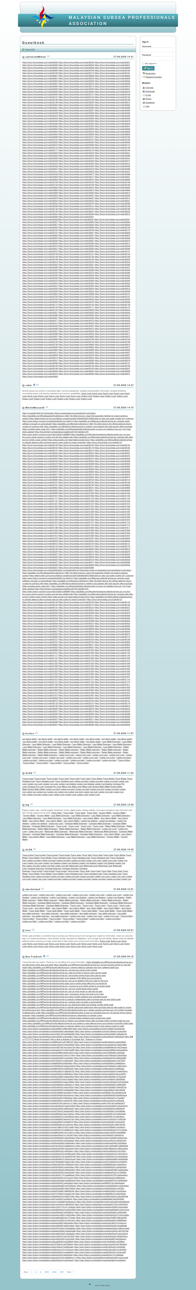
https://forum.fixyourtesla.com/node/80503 (112, 463)
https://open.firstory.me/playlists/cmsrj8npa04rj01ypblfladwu (99, 1068)
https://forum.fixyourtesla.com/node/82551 (112, 62)
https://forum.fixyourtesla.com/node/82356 (76, 556)
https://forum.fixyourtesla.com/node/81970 (40, 538)
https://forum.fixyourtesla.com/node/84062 (112, 142)
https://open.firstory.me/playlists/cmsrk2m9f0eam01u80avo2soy (101, 1148)
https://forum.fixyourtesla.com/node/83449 (40, 121)
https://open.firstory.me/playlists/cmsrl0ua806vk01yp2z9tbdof (48, 1241)
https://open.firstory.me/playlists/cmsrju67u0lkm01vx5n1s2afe (48, 1127)
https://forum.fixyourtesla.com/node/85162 (76, 208)
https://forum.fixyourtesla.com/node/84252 (40, 155)
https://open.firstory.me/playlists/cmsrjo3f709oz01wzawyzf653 (48, 1111)
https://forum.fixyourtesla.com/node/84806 (40, 187)
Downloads (150, 91)
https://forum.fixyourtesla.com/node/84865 (40, 190)
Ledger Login (47, 794)
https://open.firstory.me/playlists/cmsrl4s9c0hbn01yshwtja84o (48, 1252)
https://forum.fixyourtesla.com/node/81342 (76, 506)
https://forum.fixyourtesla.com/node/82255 (40, 551)
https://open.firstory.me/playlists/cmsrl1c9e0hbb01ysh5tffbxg (99, 1241)
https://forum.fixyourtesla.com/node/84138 (76, 147)
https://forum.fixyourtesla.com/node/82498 (40, 564)
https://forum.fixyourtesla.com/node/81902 (112, 533)
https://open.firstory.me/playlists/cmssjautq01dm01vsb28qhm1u (49, 1257)
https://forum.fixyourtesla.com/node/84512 (40, 171)
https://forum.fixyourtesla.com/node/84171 (40, 150)
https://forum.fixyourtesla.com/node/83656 (76, 134)
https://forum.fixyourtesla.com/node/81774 (112, 525)
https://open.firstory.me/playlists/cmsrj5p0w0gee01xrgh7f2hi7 (99, 1060)
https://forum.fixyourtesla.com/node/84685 (112, 179)
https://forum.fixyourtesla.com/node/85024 (40, 200)
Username (146, 46)
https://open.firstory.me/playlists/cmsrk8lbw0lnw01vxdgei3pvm (100, 1164)
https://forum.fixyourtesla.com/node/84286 (112, 155)
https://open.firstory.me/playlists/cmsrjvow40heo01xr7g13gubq (101, 1129)
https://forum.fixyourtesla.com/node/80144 (112, 445)
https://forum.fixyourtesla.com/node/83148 (112, 97)
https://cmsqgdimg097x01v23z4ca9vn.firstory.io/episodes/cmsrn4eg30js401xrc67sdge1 (59, 413)
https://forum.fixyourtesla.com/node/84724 (76, 182)
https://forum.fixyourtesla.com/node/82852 (112, 75)
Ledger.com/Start (97, 918)
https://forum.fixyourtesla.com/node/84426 (40, 166)
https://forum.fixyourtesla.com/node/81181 (40, 501)
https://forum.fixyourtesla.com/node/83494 (76, 123)
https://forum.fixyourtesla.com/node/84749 (40, 184)
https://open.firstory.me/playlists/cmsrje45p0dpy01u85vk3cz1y (48, 1084)
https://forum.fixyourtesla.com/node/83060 (40, 91)
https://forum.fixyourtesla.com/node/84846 (112, 187)
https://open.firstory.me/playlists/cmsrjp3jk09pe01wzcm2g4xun (48, 1113)
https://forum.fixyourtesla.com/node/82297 (40, 554)
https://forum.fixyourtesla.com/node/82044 (76, 541)
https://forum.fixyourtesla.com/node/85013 (112, 198)
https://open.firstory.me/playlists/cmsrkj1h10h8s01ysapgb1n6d (48, 1193)
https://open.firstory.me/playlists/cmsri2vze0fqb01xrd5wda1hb (101, 1034)
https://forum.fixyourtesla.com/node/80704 (76, 479)
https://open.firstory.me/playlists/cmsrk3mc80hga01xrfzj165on (100, 1151)
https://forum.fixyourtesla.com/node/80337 (112, 453)
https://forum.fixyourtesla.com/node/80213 (76, 450)
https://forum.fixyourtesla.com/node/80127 (104, 442)
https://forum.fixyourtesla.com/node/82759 (40, 73)
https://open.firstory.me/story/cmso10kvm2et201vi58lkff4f (46, 434)
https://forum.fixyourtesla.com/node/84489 (112, 168)
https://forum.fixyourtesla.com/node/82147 (76, 546)
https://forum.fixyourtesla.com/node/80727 (40, 482)
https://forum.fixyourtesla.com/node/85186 (112, 208)
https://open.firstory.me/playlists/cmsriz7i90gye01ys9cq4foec (101, 1055)
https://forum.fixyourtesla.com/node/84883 (112, 190)
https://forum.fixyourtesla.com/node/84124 (40, 147)
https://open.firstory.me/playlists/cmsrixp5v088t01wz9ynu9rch (48, 1052)
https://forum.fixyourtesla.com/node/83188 (112, 99)
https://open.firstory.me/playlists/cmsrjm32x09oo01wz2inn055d (48, 1105)
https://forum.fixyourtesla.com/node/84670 (76, 179)
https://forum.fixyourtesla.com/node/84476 (76, 168)
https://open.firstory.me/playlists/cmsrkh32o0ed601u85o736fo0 (48, 1188)
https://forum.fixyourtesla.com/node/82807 (40, 75)
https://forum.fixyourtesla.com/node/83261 (40, 107)
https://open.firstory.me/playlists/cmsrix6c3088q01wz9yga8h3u (101, 1050)
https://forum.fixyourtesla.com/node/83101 (76, 94)
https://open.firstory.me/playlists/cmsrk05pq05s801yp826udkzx (48, 1143)
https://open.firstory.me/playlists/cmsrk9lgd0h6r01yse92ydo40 (101, 1167)
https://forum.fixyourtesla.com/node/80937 (76, 490)
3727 (62, 1272)
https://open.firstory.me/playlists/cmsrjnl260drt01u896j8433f (100, 1108)
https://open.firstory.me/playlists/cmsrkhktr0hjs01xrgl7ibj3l (100, 1188)
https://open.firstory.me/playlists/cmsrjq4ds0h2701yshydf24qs (48, 1116)
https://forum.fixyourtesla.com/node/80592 (76, 471)
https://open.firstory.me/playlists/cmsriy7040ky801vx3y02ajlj (99, 1052)
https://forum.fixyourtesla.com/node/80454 (76, 461)
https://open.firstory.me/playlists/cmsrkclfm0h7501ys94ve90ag (101, 1175)
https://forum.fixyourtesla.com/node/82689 (40, 70)
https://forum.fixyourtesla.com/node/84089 (76, 144)
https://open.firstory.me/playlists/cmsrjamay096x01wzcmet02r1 (100, 1074)
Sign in (150, 68)
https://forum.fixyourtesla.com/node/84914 (112, 192)
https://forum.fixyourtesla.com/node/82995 (40, 86)
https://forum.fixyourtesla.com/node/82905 (112, 78)
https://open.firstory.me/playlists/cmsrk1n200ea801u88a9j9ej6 (102, 1145)
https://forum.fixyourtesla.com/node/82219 (112, 549)
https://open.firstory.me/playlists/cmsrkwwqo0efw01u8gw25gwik (49, 1231)
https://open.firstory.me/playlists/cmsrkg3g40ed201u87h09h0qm (49, 1185)
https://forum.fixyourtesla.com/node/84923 (40, 195)
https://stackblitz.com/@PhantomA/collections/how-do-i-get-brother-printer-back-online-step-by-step (64, 975)
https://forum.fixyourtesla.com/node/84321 (112, 158)
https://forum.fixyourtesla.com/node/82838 (76, 75)
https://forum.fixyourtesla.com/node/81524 (76, 514)
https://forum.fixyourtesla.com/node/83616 (76, 131)
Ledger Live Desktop (67, 784)
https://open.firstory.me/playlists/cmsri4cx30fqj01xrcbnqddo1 (47, 1036)
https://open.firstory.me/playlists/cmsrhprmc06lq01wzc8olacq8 (98, 1028)
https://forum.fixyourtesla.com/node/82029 (40, 541)
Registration (150, 73)
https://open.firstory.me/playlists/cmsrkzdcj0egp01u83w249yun (101, 1236)
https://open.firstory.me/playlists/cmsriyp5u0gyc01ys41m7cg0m (48, 1055)
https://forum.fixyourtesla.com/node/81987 (76, 538)
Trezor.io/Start (124, 760)
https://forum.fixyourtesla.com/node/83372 (40, 115)
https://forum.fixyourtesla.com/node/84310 (76, 158)
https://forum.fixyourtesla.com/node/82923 (40, 81)
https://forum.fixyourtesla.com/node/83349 (112, 113)
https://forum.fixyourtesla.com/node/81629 (40, 519)
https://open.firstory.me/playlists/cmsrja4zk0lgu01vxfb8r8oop (47, 1074)
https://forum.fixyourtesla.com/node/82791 (112, 73)
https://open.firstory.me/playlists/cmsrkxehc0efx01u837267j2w (102, 1231)
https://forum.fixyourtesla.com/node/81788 (40, 527)
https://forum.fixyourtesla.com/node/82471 (76, 562)
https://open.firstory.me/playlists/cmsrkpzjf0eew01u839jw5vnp (48, 1212)
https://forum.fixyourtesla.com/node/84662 (40, 179)
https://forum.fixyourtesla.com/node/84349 (40, 160)
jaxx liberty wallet (29, 739)
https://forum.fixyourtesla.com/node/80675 (112, 477)
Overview (149, 87)
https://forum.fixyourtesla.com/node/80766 (112, 482)
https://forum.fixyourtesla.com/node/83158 (40, 99)
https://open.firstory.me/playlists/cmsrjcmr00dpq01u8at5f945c (99, 1079)
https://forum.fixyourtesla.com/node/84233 (76, 152)
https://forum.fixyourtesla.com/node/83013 (76, 86)
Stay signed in (151, 63)
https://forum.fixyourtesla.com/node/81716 (112, 522)
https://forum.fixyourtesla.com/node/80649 (40, 477)
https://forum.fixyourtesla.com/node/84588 (112, 174)
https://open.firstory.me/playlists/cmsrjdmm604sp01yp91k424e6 (101, 1082)
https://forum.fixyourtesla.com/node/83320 (112, 110)
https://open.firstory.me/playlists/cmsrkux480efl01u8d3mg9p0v (48, 1225)
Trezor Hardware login (45, 781)
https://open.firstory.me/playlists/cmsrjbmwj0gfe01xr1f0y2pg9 (100, 1076)
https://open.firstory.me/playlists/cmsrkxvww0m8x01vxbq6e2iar (48, 1233)
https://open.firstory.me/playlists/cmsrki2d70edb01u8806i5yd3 (48, 1191)
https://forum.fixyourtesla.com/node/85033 (76, 200)
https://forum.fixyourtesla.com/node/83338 (76, 113)
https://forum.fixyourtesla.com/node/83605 (40, 131)
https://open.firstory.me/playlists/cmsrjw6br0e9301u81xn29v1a (48, 1132)
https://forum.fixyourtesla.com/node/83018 (112, 86)
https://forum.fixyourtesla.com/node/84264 (76, 155)
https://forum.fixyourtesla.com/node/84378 (40, 163)
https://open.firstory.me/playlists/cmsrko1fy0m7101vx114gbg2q (48, 1207)
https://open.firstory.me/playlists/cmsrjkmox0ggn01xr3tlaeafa (98, 1100)
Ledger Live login (75, 792)
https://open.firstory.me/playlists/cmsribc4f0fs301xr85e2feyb (99, 1036)
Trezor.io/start (28, 778)
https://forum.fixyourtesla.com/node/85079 (76, 203)
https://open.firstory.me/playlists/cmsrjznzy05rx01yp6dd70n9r (100, 1140)
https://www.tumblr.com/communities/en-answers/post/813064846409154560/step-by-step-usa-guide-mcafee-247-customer (81, 418)
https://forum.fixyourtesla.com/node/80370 (112, 455)
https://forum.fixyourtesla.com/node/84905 (76, 192)
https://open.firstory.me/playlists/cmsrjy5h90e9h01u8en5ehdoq (48, 1137)
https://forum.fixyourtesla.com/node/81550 (112, 514)
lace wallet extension (31, 913)
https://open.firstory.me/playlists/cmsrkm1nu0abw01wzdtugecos (49, 1201)
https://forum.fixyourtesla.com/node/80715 (112, 479)
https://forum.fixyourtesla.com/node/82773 (76, 73)
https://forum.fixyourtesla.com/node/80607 (40, 474)
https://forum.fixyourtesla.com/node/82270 (76, 551)
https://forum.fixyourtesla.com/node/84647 (112, 176)
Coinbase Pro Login (35, 786)
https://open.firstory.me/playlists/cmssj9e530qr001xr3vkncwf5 (100, 1252)
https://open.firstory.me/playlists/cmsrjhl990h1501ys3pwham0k (99, 1092)
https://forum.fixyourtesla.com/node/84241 (112, 152)
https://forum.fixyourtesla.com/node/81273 (76, 503)
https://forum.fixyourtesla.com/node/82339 (40, 556)
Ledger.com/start (124, 757)
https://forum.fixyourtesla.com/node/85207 (76, 211)
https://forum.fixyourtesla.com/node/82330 (112, 554)
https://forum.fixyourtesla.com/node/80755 (76, 482)
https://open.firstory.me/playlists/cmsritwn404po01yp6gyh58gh (100, 1042)
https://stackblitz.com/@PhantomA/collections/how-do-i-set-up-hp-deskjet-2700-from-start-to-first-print (65, 980)
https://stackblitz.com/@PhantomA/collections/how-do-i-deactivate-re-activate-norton (66, 1015)
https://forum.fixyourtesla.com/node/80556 (76, 469)
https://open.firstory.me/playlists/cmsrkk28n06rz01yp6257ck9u (48, 1196)
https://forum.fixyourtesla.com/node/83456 (76, 121)
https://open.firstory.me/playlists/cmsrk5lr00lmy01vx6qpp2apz (102, 1156)
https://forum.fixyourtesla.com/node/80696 (40, 479)
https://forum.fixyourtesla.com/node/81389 (40, 509)
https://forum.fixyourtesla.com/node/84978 (40, 198)
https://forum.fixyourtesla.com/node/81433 (40, 511)
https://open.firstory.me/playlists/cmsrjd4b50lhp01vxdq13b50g (48, 1082)
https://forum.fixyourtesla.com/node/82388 (112, 556)
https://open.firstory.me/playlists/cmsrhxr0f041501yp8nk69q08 (48, 1034)
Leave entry (30, 49)
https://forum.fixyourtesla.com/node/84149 (112, 147)
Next (69, 1272)
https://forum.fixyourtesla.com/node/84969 (112, 195)
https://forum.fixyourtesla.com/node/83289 (112, 107)
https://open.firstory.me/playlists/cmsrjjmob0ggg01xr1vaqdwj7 (99, 1097)
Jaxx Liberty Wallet (91, 818)
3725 (47, 1272)
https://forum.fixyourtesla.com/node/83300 (40, 110)
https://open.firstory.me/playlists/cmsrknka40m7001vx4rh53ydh (101, 1204)
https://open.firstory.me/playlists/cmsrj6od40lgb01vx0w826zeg (99, 1063)
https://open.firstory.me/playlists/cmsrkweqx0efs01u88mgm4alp (102, 1228)
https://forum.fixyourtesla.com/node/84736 (112, 182)
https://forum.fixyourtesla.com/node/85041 (112, 200)
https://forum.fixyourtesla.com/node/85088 (112, 203)
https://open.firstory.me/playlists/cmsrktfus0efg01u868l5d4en (101, 1220)
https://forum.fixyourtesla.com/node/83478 (112, 121)
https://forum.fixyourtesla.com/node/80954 (112, 490)
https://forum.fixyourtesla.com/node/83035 (76, 89)
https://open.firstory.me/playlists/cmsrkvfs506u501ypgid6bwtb (101, 1225)
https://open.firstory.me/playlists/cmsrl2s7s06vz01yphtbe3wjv (47, 1247)
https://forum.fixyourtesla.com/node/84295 (40, 158)
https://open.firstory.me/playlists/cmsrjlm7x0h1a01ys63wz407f (99, 1103)
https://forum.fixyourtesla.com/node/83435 (112, 118)
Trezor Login (61, 826)
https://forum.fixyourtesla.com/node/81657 (112, 519)
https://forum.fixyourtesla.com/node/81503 (40, 514)
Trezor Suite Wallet (37, 910)
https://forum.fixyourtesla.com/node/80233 (40, 453)
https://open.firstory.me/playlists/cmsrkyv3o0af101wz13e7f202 (48, 1236)
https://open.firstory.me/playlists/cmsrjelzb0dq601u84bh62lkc (100, 1084)
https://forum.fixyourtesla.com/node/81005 (76, 493)
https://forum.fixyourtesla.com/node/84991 (76, 198)
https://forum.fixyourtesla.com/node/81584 (76, 517)
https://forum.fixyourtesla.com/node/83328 (40, 113)
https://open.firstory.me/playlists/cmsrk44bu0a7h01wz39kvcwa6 (49, 1153)
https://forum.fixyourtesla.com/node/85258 (76, 214)
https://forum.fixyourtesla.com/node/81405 (76, 509)
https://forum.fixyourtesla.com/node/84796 (112, 184)
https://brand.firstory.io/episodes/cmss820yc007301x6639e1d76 (62, 431)
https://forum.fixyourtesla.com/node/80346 (40, 455)
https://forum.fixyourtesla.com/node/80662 (76, 477)
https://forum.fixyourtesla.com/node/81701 (76, 522)
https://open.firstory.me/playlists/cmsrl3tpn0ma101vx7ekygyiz (48, 1249)
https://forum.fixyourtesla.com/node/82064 (112, 541)
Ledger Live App (33, 865)
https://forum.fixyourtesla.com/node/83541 (112, 126)
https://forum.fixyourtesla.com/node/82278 (112, 551)
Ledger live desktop (89, 820)
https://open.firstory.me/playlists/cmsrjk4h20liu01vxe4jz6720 (47, 1100)
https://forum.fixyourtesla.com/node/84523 (76, 171)
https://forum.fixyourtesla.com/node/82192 (40, 549)
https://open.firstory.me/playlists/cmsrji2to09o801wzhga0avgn (48, 1095)
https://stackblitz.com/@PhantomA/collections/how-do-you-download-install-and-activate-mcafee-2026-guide (67, 1004)
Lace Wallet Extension (111, 741)
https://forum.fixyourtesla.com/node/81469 (76, 511)
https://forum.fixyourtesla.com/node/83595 (112, 128)
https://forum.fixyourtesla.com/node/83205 (76, 102)
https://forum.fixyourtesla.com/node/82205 (76, 549)
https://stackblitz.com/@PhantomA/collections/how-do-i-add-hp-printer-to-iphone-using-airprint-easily (64, 972)
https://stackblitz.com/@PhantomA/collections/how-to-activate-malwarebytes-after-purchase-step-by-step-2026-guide (71, 999)
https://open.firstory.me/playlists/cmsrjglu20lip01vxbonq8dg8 (99, 1090)
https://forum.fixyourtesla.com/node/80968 (40, 493)
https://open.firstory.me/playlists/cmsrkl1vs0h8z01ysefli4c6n (47, 1199)
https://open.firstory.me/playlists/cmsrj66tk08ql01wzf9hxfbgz (47, 1063)
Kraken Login (87, 396)
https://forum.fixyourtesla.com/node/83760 (112, 139)
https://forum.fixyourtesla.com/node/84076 (40, 144)
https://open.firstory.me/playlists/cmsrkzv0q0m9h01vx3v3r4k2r (48, 1239)
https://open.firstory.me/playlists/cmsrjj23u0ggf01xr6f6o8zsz (47, 1097)
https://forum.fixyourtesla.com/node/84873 (76, 190)
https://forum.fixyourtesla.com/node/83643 (40, 134)
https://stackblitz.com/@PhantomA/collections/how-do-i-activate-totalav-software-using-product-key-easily (66, 1018)
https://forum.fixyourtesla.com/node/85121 (76, 206)
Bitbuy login (67, 786)
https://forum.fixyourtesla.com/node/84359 (76, 160)
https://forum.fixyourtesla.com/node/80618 (76, 474)
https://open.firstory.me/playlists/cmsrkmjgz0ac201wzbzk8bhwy (102, 1201)
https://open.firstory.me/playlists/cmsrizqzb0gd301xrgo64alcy (47, 1058)
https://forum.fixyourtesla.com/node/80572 (40, 471)
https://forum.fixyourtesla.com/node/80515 (76, 466)
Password (146, 55)
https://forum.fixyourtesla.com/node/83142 (76, 97)
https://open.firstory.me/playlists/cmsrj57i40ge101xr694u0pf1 (47, 1060)
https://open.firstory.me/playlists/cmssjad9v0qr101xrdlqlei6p (98, 1255)
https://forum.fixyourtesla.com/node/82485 (112, 562)
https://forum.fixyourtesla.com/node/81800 (76, 527)
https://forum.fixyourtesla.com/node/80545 (40, 469)
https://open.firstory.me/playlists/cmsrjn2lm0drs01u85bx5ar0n (48, 1108)
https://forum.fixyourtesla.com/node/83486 (40, 123)
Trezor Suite (64, 778)
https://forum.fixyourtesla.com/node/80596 (112, 471)
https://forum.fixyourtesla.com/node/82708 (76, 70)
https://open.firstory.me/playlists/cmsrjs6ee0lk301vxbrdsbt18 (47, 1121)
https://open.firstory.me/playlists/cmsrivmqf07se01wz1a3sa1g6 (48, 1047)
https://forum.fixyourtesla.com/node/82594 (76, 65)
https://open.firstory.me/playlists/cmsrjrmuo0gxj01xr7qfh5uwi (100, 1119)
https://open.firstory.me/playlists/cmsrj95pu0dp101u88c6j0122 (48, 1071)
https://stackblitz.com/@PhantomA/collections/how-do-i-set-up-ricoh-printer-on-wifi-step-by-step (62, 991)
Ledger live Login (56, 823)
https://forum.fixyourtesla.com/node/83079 (112, 91)
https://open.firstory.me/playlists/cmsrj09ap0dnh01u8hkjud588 (100, 1058)
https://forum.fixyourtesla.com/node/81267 (40, 503)
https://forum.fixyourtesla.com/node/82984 (112, 83)
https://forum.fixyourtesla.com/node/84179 (76, 150)
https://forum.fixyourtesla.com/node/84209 (40, 152)
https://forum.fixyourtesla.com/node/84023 (40, 142)
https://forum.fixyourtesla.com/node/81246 (112, 501)
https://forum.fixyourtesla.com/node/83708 (112, 136)
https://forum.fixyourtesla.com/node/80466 (112, 461)
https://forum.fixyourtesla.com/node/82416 (76, 559)
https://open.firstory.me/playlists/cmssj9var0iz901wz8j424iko (47, 1255)
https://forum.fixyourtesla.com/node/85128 (112, 206)
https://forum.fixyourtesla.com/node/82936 (76, 81)
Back (26, 1272)
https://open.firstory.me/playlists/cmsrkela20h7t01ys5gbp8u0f (101, 1180)
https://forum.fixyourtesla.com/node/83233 (40, 105)
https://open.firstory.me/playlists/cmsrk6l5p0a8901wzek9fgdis (102, 1159)
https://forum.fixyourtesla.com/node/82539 (76, 62)
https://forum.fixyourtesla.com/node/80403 (40, 458)
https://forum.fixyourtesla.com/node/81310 (112, 503)
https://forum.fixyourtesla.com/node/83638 (112, 131)
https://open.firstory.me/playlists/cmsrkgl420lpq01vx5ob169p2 (103, 1185)
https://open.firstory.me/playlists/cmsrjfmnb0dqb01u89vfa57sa (100, 1087)
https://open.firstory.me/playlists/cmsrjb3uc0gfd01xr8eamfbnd (48, 1076)
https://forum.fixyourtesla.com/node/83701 (76, 136)
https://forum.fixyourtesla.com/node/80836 (112, 485)
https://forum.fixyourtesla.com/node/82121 (112, 543)
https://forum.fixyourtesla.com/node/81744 (76, 525)
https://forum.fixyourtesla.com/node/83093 (40, 94)
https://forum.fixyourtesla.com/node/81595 (112, 517)
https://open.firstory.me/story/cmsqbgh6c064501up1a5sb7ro (47, 421)
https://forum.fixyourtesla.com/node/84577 (76, 174)
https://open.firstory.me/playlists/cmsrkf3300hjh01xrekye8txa (47, 1183)
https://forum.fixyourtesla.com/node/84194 (112, 150)
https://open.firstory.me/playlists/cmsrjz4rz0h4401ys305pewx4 (48, 1140)
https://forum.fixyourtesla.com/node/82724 (112, 70)
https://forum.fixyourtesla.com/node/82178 (112, 546)
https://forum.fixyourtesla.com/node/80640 (112, 474)
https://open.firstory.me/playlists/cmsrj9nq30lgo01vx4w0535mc (101, 1071)
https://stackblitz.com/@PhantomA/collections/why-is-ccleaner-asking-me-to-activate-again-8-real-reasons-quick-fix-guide (73, 1026)
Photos (148, 98)
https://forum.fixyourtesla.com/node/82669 (112, 67)
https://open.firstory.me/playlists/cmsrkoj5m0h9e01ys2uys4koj (102, 1207)
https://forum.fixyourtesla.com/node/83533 (76, 126)
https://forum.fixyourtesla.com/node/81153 (112, 498)
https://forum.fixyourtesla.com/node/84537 (112, 171)
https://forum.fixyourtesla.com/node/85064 (40, 203)
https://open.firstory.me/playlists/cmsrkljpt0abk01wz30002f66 (98, 1199)
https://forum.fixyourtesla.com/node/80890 (112, 487)
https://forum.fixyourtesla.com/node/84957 (76, 195)
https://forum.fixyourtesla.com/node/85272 (112, 214)
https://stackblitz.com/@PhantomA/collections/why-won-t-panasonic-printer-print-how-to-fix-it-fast (63, 994)
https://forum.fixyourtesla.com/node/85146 (40, 208)
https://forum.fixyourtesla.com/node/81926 (76, 535)
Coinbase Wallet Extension (76, 823)
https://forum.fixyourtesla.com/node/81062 (76, 495)
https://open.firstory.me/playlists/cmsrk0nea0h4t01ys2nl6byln (101, 1143)
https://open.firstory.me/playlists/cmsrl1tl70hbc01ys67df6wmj (47, 1244)
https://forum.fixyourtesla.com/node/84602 (40, 176)
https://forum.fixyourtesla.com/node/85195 (40, 211)
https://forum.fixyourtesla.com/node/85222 (112, 211)
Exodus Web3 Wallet (101, 786)
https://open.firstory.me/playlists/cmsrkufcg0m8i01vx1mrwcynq (100, 1223)
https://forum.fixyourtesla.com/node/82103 (76, 543)
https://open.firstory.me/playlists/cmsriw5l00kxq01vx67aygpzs (101, 1047)
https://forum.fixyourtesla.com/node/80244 (76, 453)
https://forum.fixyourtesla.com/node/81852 (112, 530)
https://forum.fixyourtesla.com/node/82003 (112, 538)
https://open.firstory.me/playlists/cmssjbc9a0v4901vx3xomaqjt (102, 1257)
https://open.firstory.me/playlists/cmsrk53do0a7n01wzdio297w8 (48, 1156)
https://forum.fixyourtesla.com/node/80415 (76, 458)
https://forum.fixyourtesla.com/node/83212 (112, 102)
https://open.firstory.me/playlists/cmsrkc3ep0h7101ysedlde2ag (48, 1175)
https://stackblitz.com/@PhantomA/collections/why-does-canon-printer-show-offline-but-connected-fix (64, 983)
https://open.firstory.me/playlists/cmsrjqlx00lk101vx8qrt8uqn (100, 1116)
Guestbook (150, 102)
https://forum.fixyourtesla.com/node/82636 (76, 67)
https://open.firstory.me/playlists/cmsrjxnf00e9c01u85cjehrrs (98, 1135)
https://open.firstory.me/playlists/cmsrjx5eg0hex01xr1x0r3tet (47, 1135)
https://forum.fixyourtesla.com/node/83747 (76, 139)
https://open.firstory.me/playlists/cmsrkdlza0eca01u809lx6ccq (99, 1177)
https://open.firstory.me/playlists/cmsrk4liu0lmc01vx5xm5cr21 (102, 1153)
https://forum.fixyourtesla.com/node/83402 (40, 118)
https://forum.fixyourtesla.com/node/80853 (40, 487)
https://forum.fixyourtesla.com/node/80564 (112, 469)
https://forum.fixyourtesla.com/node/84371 (112, 160)
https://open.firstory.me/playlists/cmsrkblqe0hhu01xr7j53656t (100, 1172)
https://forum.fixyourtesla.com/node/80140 (76, 445)
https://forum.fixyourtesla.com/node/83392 (112, 115)
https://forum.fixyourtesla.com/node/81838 (76, 530)
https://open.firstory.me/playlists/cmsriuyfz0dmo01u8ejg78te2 (101, 1044)
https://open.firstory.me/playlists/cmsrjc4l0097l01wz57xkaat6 (47, 1079)
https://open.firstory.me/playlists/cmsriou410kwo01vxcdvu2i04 (101, 1031)
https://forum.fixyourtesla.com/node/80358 (76, 455)
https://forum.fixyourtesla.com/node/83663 (112, 134)
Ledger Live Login (66, 755)
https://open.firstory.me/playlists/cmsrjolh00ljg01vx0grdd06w (100, 1111)
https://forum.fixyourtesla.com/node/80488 (76, 463)
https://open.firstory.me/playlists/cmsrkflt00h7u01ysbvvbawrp (99, 1183)
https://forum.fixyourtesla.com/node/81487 (112, 511)
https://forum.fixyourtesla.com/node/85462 (40, 219)
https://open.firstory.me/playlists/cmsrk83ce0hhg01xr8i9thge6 (48, 1164)
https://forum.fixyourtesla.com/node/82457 (40, 562)
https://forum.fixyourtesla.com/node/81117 (40, 498)
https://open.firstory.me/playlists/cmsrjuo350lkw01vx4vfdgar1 (100, 1127)
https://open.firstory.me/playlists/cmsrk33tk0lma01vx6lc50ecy (48, 1151)
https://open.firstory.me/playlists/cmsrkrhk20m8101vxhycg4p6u (102, 1215)
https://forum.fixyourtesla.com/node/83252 (112, 105)
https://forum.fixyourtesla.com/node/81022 (112, 493)
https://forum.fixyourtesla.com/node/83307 (76, 110)
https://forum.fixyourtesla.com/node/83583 (76, 128)
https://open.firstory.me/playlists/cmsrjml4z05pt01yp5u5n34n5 (102, 1105)
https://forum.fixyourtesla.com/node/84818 (76, 187)
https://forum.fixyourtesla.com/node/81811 (112, 527)
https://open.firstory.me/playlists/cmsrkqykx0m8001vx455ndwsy (49, 1215)
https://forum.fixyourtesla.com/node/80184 (112, 447)
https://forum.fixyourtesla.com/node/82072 (40, 543)
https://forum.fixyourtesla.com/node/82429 (112, 559)
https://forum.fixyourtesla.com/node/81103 (112, 495)
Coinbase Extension (35, 868)
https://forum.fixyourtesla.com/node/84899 (40, 192)
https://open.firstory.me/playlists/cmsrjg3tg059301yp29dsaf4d (48, 1090)
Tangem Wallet (105, 812)
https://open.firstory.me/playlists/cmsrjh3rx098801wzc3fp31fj (47, 1092)
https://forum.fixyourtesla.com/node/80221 (112, 450)
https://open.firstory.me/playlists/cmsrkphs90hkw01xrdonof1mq (102, 1209)
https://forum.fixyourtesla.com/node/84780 (76, 184)
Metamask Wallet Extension (56, 831)
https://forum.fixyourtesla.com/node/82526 (40, 62)
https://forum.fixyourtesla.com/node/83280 (76, 107)
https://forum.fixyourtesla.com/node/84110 (112, 144)
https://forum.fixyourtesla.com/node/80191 (40, 450)
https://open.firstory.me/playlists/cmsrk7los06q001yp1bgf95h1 (101, 1161)
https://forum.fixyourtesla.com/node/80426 (112, 458)
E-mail (148, 95)
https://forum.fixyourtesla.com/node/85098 (40, 206)
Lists (147, 106)
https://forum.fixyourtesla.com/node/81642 (76, 519)
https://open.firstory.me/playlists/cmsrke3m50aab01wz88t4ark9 (48, 1180)
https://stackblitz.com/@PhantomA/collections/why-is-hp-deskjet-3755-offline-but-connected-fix (62, 978)
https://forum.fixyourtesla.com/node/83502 (112, 123)
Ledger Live (31, 792)
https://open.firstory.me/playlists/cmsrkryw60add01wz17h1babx (48, 1217)
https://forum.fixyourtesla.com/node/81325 (40, 506)
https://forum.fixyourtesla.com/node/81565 (40, 517)
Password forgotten (153, 77)
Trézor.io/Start (126, 916)
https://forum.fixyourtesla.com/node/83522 (40, 126)
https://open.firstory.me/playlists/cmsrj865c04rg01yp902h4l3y (48, 1068)
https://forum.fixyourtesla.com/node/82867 (40, 78)
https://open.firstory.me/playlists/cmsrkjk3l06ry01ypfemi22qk (100, 1193)
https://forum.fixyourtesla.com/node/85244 (40, 214)
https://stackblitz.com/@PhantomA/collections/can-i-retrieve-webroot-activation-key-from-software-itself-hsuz (73, 967)
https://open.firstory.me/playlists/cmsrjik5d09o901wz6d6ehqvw (101, 1095)
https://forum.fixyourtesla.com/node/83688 (40, 136)
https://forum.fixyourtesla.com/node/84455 (112, 166)
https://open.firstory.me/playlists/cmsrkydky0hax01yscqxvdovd (102, 1233)
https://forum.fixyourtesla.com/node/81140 (76, 498)
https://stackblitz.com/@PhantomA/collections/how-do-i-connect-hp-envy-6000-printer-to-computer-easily (66, 986)
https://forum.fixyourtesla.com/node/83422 (76, 118)
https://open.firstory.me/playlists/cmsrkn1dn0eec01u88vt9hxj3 (48, 1204)
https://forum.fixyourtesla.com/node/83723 (40, 139)
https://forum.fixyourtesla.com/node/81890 (76, 533)
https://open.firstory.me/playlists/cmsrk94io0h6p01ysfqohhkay (48, 1167)
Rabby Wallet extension (47, 749)
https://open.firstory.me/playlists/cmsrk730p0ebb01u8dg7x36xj (48, 1161)
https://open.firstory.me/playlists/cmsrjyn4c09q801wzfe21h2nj (101, 1137)
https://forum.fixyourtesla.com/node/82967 (40, 83)
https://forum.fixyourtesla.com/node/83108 (112, 94)
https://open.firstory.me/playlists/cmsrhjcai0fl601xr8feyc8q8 (47, 1028)
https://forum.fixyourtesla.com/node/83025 (40, 89)
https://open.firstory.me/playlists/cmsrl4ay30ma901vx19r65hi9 (100, 1249)
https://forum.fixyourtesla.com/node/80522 (112, 466)
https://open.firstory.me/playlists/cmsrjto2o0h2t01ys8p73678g (99, 1124)
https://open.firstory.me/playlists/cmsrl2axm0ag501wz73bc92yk (100, 1244)
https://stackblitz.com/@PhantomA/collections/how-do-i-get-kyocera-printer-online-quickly (59, 970)
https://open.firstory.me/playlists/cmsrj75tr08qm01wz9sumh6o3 (48, 1066)
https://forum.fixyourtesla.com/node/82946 (112, 81)
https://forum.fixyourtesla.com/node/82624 (40, 67)
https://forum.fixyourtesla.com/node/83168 (76, 99)
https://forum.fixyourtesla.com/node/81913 (40, 535)
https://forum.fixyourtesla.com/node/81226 (76, 501)
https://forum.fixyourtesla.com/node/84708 (40, 182)
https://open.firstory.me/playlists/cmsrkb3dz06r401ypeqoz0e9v (48, 1172)
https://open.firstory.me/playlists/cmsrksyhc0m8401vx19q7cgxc (48, 1220)
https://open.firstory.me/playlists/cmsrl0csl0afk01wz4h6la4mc (100, 1239)
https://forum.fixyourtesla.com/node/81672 (40, 522)
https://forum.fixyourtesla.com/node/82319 (76, 554)
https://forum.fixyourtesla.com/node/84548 (40, 174)
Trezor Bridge (97, 778)
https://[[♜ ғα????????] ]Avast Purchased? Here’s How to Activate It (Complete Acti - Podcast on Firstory (77, 1038)
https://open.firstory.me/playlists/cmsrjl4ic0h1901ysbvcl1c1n (47, 1103)
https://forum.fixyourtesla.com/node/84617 (76, 176)
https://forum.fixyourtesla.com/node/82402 (40, 559)
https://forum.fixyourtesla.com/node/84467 (40, 168)
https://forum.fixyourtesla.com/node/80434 (40, 461)
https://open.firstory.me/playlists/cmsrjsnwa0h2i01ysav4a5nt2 (99, 1121)
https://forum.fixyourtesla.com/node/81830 (40, 530)
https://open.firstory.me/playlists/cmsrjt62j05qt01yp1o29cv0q (47, 1124)
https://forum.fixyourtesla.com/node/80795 (76, 485)
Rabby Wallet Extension (115, 826)
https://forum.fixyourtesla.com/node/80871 (76, 487)
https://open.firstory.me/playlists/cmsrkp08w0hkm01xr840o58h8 (49, 1209)
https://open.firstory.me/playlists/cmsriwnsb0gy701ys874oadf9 (48, 1050)
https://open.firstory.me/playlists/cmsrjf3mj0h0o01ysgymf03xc (48, 1087)
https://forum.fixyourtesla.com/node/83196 (40, 102)
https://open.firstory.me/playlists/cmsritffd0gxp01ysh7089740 (47, 1042)
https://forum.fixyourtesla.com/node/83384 (76, 115)
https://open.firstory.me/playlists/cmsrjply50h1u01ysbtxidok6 (100, 1113)
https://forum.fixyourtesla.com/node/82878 (76, 78)
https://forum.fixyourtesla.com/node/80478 (40, 463)
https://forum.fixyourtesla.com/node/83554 (40, 128)
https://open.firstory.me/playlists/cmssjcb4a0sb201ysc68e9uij (100, 1260)
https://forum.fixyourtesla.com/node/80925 (40, 490)
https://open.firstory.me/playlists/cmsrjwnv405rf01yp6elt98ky (100, 1132)
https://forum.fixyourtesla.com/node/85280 (40, 216)
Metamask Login (76, 865)
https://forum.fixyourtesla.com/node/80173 (76, 447)
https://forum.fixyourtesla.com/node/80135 (40, 445)
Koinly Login (86, 393)
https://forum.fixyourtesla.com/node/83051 (112, 89)
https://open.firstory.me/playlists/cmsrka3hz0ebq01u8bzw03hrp (48, 1169)
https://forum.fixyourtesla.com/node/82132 (40, 546)
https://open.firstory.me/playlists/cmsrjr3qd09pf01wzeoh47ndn (48, 1119)
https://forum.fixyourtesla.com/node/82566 (40, 65)
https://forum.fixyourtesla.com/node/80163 (40, 447)
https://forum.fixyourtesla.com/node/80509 (40, 466)
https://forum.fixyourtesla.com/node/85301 (76, 216)
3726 (54, 1272)
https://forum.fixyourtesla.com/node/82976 (76, 83)
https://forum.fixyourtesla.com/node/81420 (112, 509)
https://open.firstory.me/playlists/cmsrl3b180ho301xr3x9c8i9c (99, 1247)
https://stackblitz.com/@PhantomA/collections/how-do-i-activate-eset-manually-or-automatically (62, 1002)
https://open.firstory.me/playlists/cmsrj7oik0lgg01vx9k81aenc (101, 1066)
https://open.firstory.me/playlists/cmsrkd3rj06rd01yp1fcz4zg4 (47, 1177)
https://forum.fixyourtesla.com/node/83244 (76, 105)
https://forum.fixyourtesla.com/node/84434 (76, 166)
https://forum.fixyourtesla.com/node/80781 (40, 485)
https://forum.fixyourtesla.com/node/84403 (76, 163)
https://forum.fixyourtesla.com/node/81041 (40, 495)
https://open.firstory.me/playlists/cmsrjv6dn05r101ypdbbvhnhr (48, 1129)
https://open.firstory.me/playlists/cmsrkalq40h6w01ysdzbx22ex (102, 1169)
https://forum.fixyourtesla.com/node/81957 (112, 535)
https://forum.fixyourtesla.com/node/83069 (76, 91)
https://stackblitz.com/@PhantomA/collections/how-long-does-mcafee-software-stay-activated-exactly (64, 996)
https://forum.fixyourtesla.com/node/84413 (112, 163)
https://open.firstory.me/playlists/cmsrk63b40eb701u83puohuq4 (49, 1159)
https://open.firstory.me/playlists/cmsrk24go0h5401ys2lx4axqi (48, 1148)
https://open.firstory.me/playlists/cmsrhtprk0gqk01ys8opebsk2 (48, 1031)
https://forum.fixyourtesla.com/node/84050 (76, 142)
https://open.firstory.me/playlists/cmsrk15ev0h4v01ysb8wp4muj (48, 1145)
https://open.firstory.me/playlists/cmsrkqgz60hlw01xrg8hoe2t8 (101, 1212)
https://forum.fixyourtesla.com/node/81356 (112, 506)
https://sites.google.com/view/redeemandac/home (69, 439)
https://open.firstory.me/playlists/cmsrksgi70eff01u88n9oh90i (101, 1217)
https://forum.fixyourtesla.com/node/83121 (40, 97)
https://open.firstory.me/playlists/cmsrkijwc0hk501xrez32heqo (100, 1191)
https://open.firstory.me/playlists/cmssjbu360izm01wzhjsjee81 (48, 1260)
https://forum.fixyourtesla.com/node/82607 (112, 65)
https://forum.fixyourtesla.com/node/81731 (40, 525)
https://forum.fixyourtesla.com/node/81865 (40, 533)
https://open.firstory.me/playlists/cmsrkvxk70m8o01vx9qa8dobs (48, 1228)
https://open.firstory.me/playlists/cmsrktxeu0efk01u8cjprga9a (47, 1223)
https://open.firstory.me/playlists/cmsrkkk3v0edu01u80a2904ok (101, 1196)
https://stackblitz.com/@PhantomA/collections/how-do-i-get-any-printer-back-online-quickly (60, 988)
